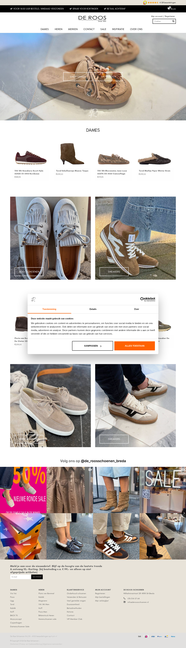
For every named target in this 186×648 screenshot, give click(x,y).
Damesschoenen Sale (19, 626)
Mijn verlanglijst (102, 600)
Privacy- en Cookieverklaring (31, 644)
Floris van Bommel (46, 593)
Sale (103, 29)
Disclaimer (14, 644)
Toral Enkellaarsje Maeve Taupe (31, 171)
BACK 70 (14, 615)
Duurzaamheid (73, 604)
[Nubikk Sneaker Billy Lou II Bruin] (155, 154)
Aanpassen (91, 346)
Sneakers (114, 271)
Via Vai (13, 593)
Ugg (12, 600)
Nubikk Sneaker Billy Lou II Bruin (155, 171)
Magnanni (43, 600)
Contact (89, 29)
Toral (12, 604)
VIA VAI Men (44, 604)
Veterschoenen (29, 439)
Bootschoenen (29, 271)
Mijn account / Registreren (163, 16)
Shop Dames (78, 76)
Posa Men (43, 612)
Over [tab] (136, 309)
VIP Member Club (74, 619)
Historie (70, 612)
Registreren (100, 593)
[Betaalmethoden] (139, 636)
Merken (73, 29)
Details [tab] (93, 309)
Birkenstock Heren (46, 615)
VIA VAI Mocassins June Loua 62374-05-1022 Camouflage (70, 172)
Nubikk (13, 608)
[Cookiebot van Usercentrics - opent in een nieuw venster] (142, 299)
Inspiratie (118, 29)
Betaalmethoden (74, 608)
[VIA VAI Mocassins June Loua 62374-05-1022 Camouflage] (72, 154)
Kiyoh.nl (54, 636)
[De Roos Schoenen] (93, 19)
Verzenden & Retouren (76, 597)
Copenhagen (16, 622)
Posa (12, 597)
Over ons (136, 29)
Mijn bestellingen (102, 597)
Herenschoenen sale (47, 619)
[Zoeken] (173, 21)
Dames (45, 29)
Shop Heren (108, 76)
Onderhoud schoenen (76, 593)
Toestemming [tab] (49, 309)
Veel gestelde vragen (76, 600)
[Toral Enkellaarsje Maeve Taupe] (30, 154)
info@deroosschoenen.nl (138, 602)
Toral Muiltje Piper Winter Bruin (113, 171)
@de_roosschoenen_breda (103, 461)
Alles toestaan (134, 346)
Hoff (12, 612)
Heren (58, 29)
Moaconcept (16, 619)
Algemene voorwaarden (52, 644)
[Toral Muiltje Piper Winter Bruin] (113, 154)
